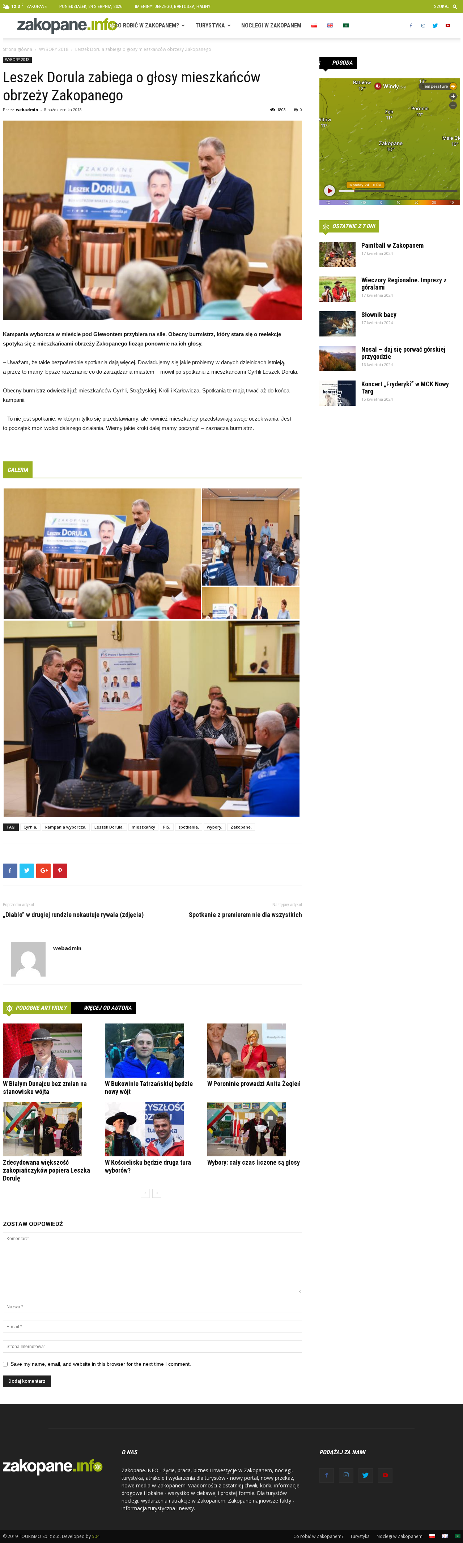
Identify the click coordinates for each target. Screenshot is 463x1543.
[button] (447, 6)
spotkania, (188, 827)
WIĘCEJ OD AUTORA (108, 1007)
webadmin (27, 109)
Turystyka (210, 25)
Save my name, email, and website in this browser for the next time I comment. (100, 1364)
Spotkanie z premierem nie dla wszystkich (245, 914)
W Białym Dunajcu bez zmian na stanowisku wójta (45, 1087)
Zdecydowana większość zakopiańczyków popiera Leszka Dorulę (46, 1170)
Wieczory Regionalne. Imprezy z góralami (404, 283)
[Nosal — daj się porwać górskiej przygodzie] (337, 358)
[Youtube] (447, 25)
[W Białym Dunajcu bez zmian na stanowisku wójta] (50, 1050)
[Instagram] (423, 25)
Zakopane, (241, 827)
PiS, (166, 827)
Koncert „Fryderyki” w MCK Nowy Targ (405, 387)
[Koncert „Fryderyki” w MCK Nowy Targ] (337, 393)
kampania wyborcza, (65, 827)
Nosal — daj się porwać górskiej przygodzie (403, 352)
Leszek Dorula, (109, 827)
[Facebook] (410, 25)
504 (95, 1536)
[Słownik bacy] (337, 323)
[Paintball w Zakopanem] (337, 254)
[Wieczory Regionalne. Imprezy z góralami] (337, 289)
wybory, (214, 827)
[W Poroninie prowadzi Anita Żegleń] (254, 1050)
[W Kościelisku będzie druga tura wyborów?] (152, 1129)
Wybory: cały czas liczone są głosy (253, 1162)
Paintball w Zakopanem (392, 245)
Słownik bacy (378, 314)
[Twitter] (435, 25)
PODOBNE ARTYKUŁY (41, 1007)
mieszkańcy (143, 827)
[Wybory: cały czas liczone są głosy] (254, 1129)
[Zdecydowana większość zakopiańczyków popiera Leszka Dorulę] (50, 1129)
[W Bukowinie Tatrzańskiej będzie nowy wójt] (152, 1050)
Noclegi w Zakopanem (271, 25)
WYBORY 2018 (53, 49)
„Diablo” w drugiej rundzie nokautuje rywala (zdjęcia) (73, 914)
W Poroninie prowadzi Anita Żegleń (254, 1083)
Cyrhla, (30, 827)
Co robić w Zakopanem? (146, 25)
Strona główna (17, 49)
